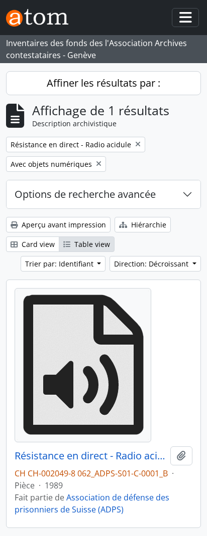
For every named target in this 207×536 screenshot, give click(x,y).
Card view (37, 244)
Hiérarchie (147, 224)
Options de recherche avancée (85, 194)
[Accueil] (41, 18)
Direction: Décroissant (152, 264)
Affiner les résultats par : (103, 83)
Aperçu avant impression (63, 224)
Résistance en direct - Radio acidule (90, 456)
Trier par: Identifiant (60, 264)
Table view (91, 244)
